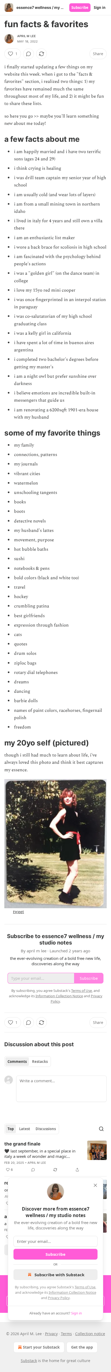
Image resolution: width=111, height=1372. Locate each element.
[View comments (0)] (28, 53)
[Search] (101, 1128)
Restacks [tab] (40, 1061)
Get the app (82, 1347)
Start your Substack (41, 1347)
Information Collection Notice (72, 1292)
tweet (18, 911)
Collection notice (90, 1333)
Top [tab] (11, 1128)
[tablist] (27, 1061)
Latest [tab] (24, 1128)
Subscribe (79, 7)
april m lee (26, 36)
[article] (55, 1157)
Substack (29, 1360)
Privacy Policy (59, 1297)
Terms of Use (85, 1287)
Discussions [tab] (46, 1128)
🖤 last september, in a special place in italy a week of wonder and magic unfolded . (39, 1153)
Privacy (51, 1333)
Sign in (100, 7)
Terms (66, 1333)
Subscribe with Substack (59, 1274)
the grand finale (22, 1144)
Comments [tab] (17, 1061)
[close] (95, 1185)
